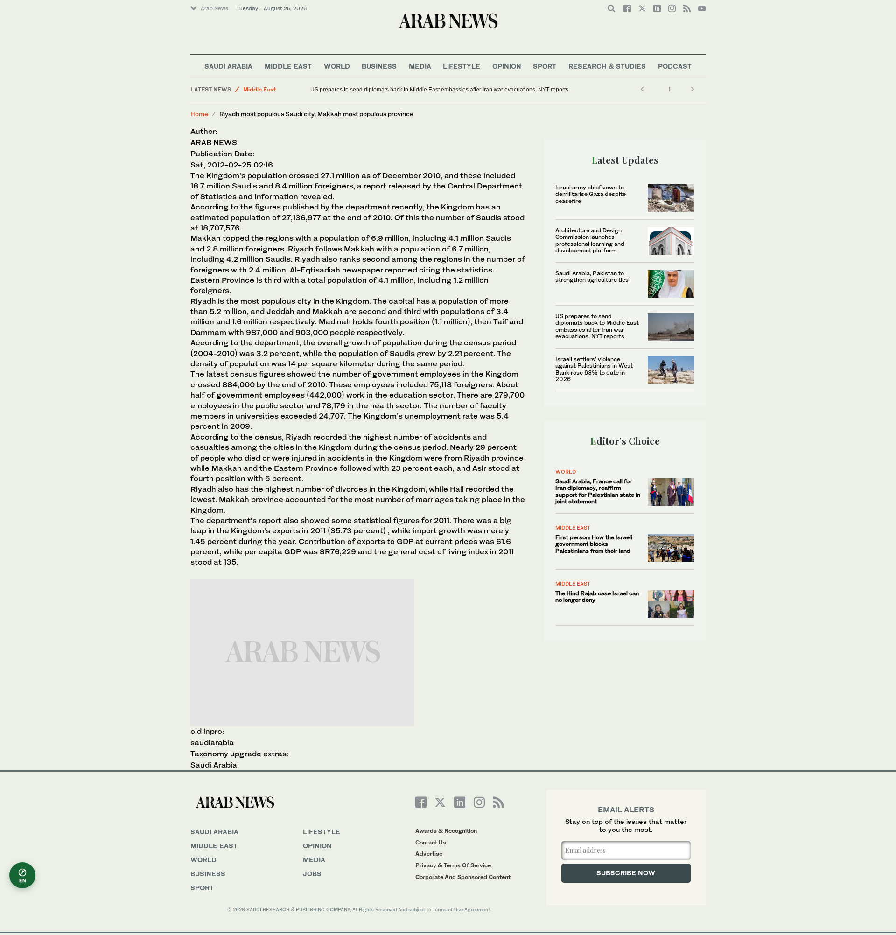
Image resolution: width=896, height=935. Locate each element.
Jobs (312, 874)
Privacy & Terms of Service (453, 865)
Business (379, 66)
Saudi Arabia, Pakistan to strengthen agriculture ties (592, 276)
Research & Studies (607, 66)
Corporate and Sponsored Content (463, 876)
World (337, 66)
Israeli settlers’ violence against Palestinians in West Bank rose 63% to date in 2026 (594, 369)
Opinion (506, 66)
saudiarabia (212, 742)
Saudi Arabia (228, 66)
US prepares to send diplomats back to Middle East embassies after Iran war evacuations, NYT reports (439, 89)
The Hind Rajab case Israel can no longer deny (597, 596)
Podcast (675, 66)
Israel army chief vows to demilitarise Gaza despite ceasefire (590, 194)
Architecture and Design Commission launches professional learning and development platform (589, 240)
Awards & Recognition (446, 830)
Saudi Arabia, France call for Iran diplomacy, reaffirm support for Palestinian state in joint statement (597, 491)
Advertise (428, 853)
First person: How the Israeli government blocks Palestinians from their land (593, 544)
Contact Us (430, 842)
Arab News (214, 8)
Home (199, 114)
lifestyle (321, 832)
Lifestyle (461, 66)
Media (420, 66)
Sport (544, 66)
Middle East (288, 66)
